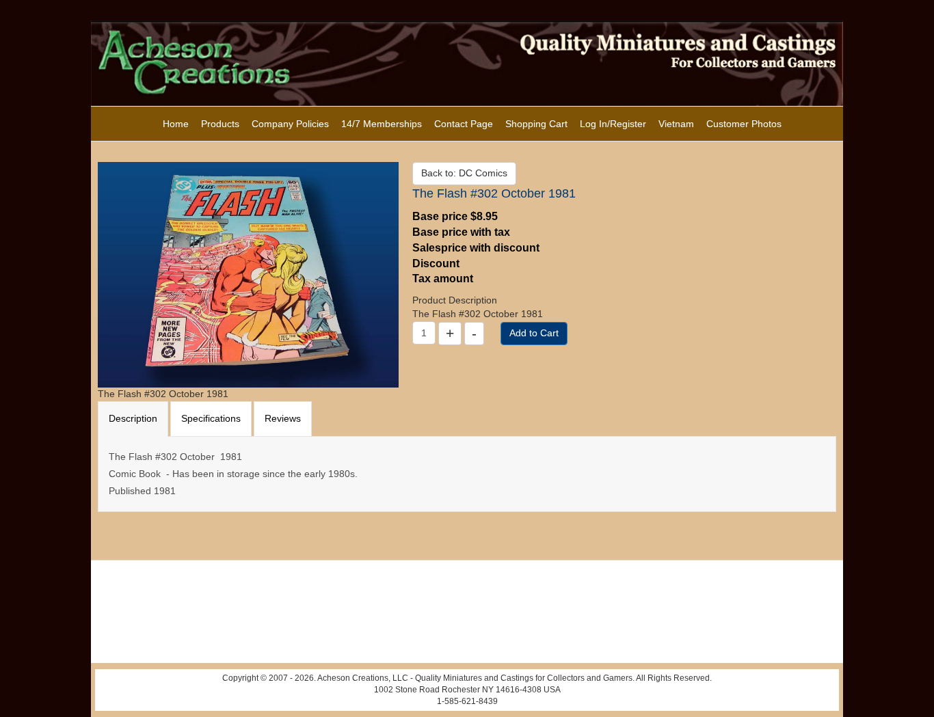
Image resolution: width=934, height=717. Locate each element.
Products (220, 123)
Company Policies (290, 123)
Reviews (283, 418)
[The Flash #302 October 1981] (248, 274)
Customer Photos (744, 123)
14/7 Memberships (381, 123)
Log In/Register (613, 123)
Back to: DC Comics (464, 172)
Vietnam (676, 123)
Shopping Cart (536, 123)
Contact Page (463, 123)
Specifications (211, 418)
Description (133, 418)
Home (176, 123)
